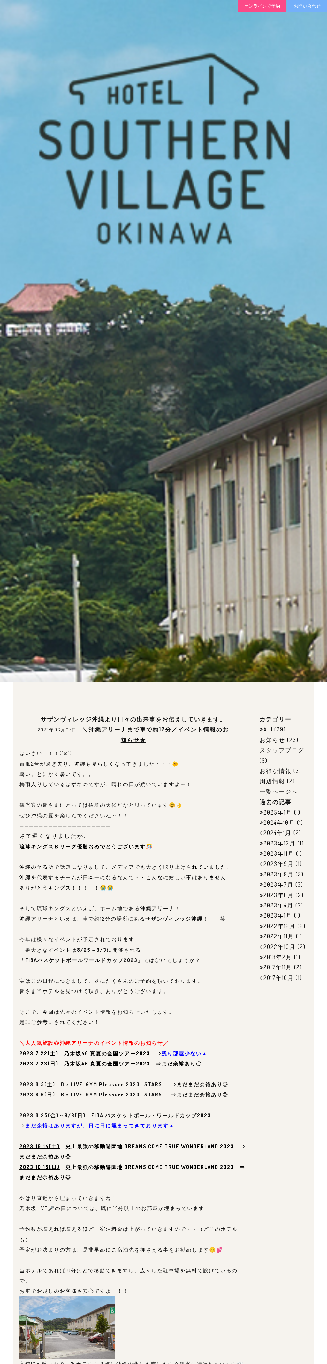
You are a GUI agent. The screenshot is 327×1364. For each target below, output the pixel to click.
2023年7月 (278, 884)
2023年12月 (279, 843)
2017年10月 (278, 977)
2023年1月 (277, 915)
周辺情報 (272, 780)
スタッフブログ (282, 750)
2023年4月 (278, 905)
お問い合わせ (307, 6)
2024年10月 (279, 822)
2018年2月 (277, 956)
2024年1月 (277, 832)
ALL (268, 729)
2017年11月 (277, 967)
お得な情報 (276, 770)
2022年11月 (278, 936)
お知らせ (272, 739)
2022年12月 (279, 925)
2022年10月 (279, 946)
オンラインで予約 (262, 6)
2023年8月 (278, 874)
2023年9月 (278, 863)
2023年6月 (278, 894)
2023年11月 (278, 853)
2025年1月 (277, 812)
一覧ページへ (279, 791)
